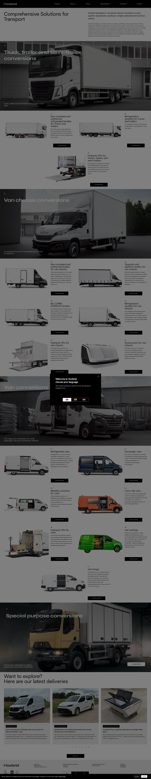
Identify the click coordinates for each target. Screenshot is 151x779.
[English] (67, 399)
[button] (98, 376)
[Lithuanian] (75, 399)
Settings (137, 776)
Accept (144, 776)
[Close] (149, 776)
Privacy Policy (62, 776)
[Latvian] (84, 399)
